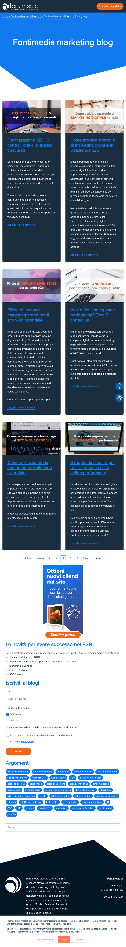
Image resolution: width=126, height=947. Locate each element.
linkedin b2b (45, 808)
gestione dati (105, 808)
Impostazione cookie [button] (47, 939)
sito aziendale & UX (17, 777)
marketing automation (90, 777)
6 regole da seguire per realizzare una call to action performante (92, 467)
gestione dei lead (16, 783)
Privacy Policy (27, 741)
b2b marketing (58, 777)
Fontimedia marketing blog (26, 16)
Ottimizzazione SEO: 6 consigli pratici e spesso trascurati (29, 145)
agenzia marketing (79, 783)
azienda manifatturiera (83, 808)
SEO (72, 777)
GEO (9, 808)
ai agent (30, 808)
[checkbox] (63, 717)
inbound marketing (42, 771)
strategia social (32, 790)
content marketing (83, 771)
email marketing (101, 783)
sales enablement (56, 783)
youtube (11, 814)
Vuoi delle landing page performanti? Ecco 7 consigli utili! (92, 315)
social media (36, 783)
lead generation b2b (107, 771)
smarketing (61, 808)
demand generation (85, 790)
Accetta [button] (64, 939)
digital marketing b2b (18, 771)
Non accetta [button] (80, 939)
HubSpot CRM (39, 777)
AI (108, 802)
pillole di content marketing (21, 796)
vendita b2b (63, 771)
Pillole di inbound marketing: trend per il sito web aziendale (28, 315)
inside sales (52, 802)
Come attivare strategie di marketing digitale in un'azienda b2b (92, 145)
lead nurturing (70, 802)
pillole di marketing (60, 796)
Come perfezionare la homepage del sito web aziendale (29, 467)
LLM (19, 808)
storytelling (105, 790)
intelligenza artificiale (31, 802)
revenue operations (92, 802)
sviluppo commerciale (107, 796)
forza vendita (14, 790)
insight (43, 796)
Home (5, 16)
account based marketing (58, 790)
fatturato (11, 802)
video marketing (83, 796)
